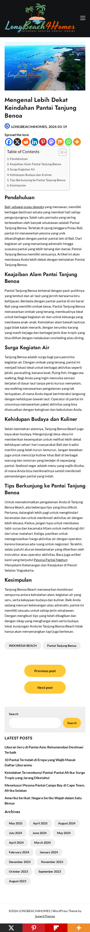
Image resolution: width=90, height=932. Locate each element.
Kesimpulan (18, 185)
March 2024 (42, 842)
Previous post (45, 671)
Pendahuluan (19, 159)
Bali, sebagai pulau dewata (24, 207)
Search (72, 723)
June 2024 (40, 833)
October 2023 (18, 871)
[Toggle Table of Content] (60, 152)
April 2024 (16, 842)
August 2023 (17, 881)
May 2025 (15, 823)
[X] (17, 142)
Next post (45, 687)
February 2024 (19, 852)
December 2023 (20, 862)
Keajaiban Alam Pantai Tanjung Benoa (35, 164)
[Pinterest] (43, 142)
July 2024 (15, 833)
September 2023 (49, 871)
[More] (77, 142)
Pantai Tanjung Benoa (61, 645)
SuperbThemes (45, 916)
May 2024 (64, 833)
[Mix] (60, 142)
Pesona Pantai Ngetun (50, 560)
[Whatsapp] (68, 142)
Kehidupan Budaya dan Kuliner (31, 175)
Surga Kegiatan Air (22, 169)
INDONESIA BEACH (23, 645)
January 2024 (49, 852)
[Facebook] (9, 142)
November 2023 (52, 862)
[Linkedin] (34, 142)
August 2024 (66, 823)
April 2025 (40, 823)
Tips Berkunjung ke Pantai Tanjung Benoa (37, 180)
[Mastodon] (51, 142)
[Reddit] (26, 142)
